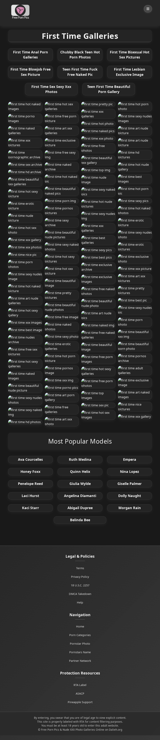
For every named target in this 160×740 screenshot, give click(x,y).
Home (80, 626)
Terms (80, 568)
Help (80, 602)
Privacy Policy (80, 577)
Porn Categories (80, 635)
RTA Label (80, 685)
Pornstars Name (80, 652)
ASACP (80, 693)
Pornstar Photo (80, 643)
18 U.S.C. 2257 (80, 585)
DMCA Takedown (80, 594)
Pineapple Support (80, 702)
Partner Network (80, 661)
